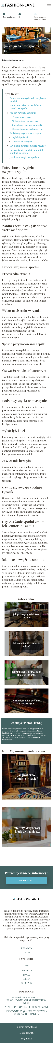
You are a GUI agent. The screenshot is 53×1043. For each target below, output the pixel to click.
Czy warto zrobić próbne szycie (27, 129)
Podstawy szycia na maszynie (25, 133)
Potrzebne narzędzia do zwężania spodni (27, 100)
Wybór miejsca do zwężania (25, 121)
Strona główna (9, 17)
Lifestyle (26, 970)
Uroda (26, 978)
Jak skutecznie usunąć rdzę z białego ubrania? (26, 673)
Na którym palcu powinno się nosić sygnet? (26, 702)
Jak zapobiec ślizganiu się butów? (26, 645)
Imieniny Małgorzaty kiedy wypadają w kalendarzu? (26, 829)
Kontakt (26, 952)
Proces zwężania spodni (22, 112)
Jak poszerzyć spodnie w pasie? (26, 776)
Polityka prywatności (26, 1026)
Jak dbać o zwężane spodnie (24, 157)
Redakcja (26, 948)
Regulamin (26, 1038)
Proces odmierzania (22, 117)
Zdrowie (26, 982)
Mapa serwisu (26, 1032)
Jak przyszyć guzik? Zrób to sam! (26, 616)
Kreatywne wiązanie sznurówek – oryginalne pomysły (26, 1012)
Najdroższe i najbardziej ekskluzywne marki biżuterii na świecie (26, 1000)
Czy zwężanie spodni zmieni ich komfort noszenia (26, 152)
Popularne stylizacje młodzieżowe (26, 1007)
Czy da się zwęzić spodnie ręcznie (27, 145)
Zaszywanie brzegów (22, 141)
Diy (20, 17)
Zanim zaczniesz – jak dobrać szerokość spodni (25, 107)
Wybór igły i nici (20, 137)
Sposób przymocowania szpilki (27, 125)
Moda (26, 974)
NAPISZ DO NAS (26, 880)
